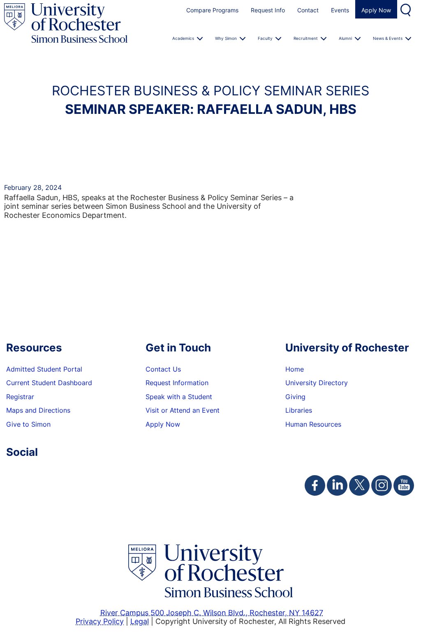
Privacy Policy (100, 621)
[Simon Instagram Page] (381, 485)
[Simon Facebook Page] (315, 485)
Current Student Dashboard (49, 382)
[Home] (65, 23)
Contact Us (163, 369)
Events (340, 10)
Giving (295, 396)
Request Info (268, 10)
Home (294, 369)
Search (406, 9)
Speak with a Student (179, 396)
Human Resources (313, 424)
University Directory (316, 382)
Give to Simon (28, 424)
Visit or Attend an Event (183, 410)
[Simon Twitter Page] (359, 485)
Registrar (20, 396)
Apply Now (376, 10)
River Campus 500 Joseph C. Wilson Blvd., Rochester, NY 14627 (211, 612)
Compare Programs (212, 10)
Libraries (298, 410)
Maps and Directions (38, 410)
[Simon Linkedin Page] (337, 485)
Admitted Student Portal (44, 369)
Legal (139, 621)
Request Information (177, 382)
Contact (308, 10)
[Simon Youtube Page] (403, 485)
